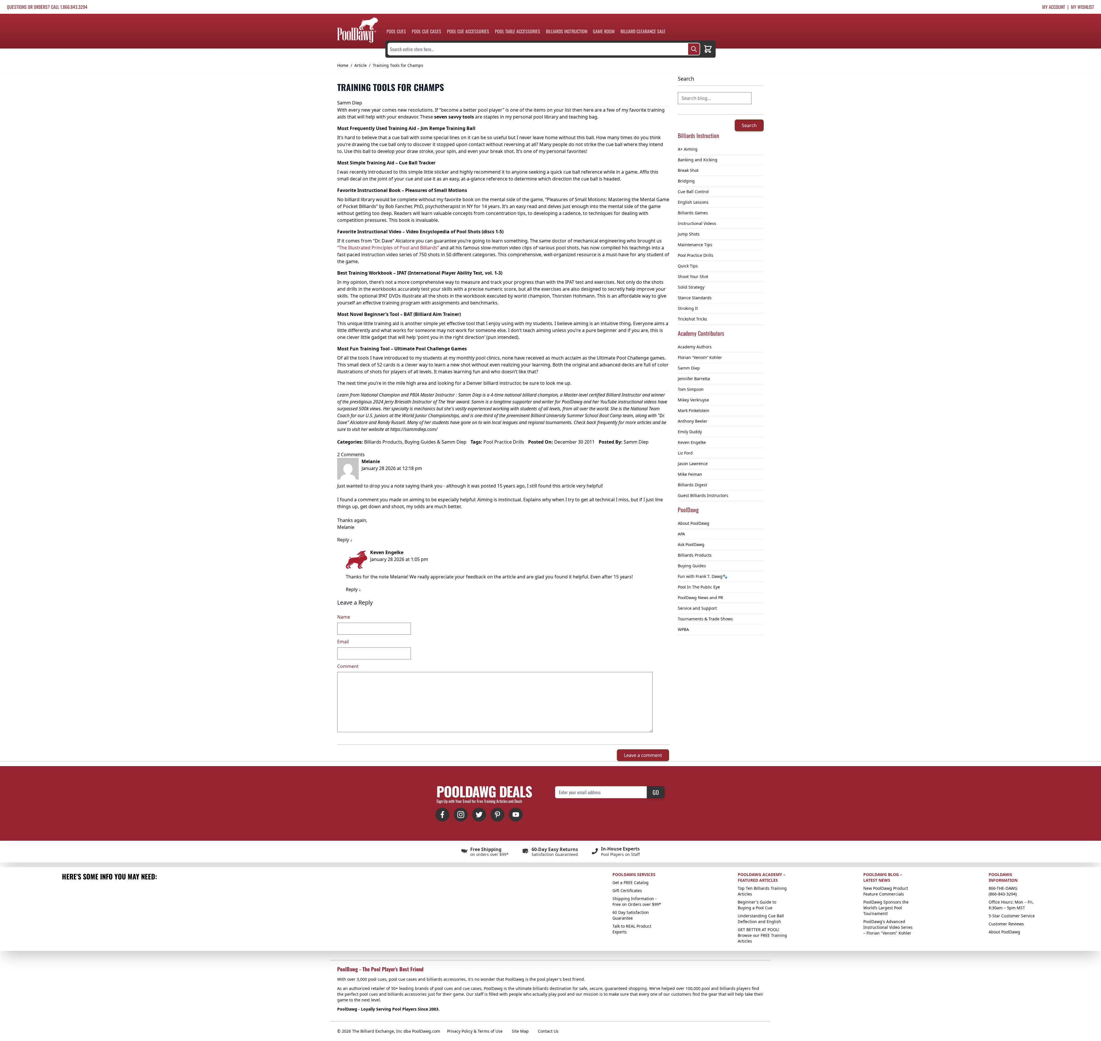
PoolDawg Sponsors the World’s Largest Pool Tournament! (886, 907)
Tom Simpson (691, 389)
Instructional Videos (697, 223)
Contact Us (548, 1031)
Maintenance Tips (695, 244)
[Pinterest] (497, 814)
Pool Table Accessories (517, 31)
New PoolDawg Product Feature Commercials (885, 891)
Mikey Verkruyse (693, 400)
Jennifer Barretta (694, 378)
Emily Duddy (690, 431)
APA (681, 534)
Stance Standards (695, 297)
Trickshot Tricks (692, 319)
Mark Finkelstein (693, 410)
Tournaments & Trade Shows (705, 619)
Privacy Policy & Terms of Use (475, 1031)
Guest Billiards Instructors (703, 495)
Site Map (520, 1031)
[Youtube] (516, 814)
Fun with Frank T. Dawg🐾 (702, 576)
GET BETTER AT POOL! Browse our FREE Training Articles (762, 935)
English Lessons (693, 202)
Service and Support (697, 608)
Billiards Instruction (566, 31)
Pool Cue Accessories (468, 31)
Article (360, 65)
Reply (343, 540)
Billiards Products (695, 555)
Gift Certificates (627, 890)
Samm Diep (689, 368)
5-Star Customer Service (1012, 915)
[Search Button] (694, 49)
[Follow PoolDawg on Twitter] (479, 814)
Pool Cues (396, 31)
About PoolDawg (693, 523)
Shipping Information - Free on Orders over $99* (636, 901)
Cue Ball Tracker (417, 163)
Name (343, 617)
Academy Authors (695, 346)
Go (656, 792)
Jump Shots (689, 234)
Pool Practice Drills (695, 255)
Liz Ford (685, 453)
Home (342, 65)
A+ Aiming (688, 149)
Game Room (604, 31)
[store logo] (357, 30)
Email (343, 641)
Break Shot (688, 170)
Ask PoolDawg (691, 544)
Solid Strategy (691, 287)
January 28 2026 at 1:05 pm (399, 559)
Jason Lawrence (693, 463)
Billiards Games (693, 212)
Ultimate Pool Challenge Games (430, 348)
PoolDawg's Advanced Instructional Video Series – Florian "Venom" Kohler (888, 927)
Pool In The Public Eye (699, 587)
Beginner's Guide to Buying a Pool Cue (757, 904)
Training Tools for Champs (398, 65)
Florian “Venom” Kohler (700, 357)
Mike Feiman (690, 474)
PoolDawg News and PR (700, 597)
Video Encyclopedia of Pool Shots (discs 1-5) (454, 231)
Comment (348, 666)
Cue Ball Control (693, 191)
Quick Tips (688, 266)
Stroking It (688, 308)
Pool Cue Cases (426, 31)
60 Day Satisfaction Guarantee (630, 915)
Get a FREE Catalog (630, 882)
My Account (1053, 6)
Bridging (686, 181)
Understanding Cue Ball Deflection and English (761, 918)
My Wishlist (1082, 6)
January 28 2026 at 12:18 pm (392, 468)
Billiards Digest (692, 485)
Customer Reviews (1006, 924)
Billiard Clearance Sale (642, 31)
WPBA (683, 629)
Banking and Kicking (697, 159)
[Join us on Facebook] (442, 814)
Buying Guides (692, 565)
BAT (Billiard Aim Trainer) (432, 314)
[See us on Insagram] (461, 814)
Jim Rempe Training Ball (448, 128)
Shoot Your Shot (693, 276)
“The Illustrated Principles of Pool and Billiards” (388, 247)
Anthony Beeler (692, 421)
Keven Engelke (692, 442)
